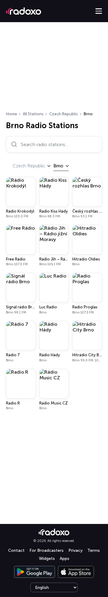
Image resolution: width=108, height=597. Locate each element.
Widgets (47, 558)
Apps (64, 558)
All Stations (33, 114)
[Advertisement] (54, 68)
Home (11, 114)
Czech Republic (63, 114)
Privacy (75, 550)
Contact (16, 550)
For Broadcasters (46, 550)
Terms (93, 550)
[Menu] (98, 11)
